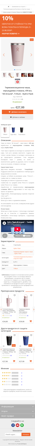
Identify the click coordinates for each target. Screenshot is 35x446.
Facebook (13, 425)
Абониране (26, 434)
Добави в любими (18, 117)
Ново (31, 39)
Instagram (22, 425)
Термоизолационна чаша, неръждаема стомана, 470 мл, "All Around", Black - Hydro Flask (9, 352)
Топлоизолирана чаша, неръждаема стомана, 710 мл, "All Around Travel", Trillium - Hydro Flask (9, 312)
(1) (11, 315)
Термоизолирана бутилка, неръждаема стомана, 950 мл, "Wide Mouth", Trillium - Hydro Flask (25, 312)
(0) (27, 315)
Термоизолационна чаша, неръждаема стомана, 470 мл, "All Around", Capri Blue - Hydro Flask (25, 352)
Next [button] (34, 309)
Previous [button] (1, 309)
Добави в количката (18, 112)
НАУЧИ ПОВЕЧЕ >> (11, 33)
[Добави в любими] (14, 295)
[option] (9, 308)
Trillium (15, 268)
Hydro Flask (17, 248)
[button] (4, 54)
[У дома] (8, 7)
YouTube (17, 425)
